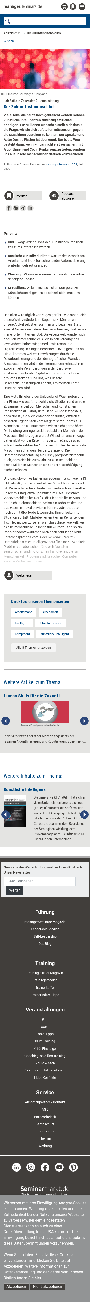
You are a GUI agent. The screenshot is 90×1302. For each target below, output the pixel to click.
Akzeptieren (16, 1286)
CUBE (45, 1027)
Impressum (45, 1131)
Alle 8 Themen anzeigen (33, 647)
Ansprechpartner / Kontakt (45, 1102)
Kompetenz (22, 634)
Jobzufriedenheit (50, 623)
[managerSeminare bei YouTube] (59, 1167)
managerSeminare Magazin (45, 922)
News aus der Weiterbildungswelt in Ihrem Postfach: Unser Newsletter (43, 869)
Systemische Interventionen (45, 1070)
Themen (45, 1138)
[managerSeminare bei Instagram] (30, 1167)
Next (84, 721)
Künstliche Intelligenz (54, 634)
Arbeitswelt (50, 612)
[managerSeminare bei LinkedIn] (16, 1167)
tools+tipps (45, 1034)
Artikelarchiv (12, 33)
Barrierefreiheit (45, 1117)
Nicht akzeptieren (47, 1286)
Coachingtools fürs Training (45, 1056)
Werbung (45, 1146)
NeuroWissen (45, 1063)
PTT (45, 1019)
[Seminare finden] (45, 1191)
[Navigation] (82, 6)
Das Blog (45, 944)
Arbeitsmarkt (23, 612)
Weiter (14, 890)
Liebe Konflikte (45, 1078)
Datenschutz (45, 1124)
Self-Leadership (45, 936)
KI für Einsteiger (45, 1049)
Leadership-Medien (45, 929)
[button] (23, 196)
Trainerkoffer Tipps (45, 995)
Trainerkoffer (45, 988)
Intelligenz (22, 623)
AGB (45, 1109)
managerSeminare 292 (61, 164)
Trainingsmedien (45, 980)
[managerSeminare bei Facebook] (45, 1167)
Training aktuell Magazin (45, 973)
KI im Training (45, 1041)
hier (38, 1278)
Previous (5, 721)
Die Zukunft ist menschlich (44, 33)
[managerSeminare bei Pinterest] (73, 1167)
